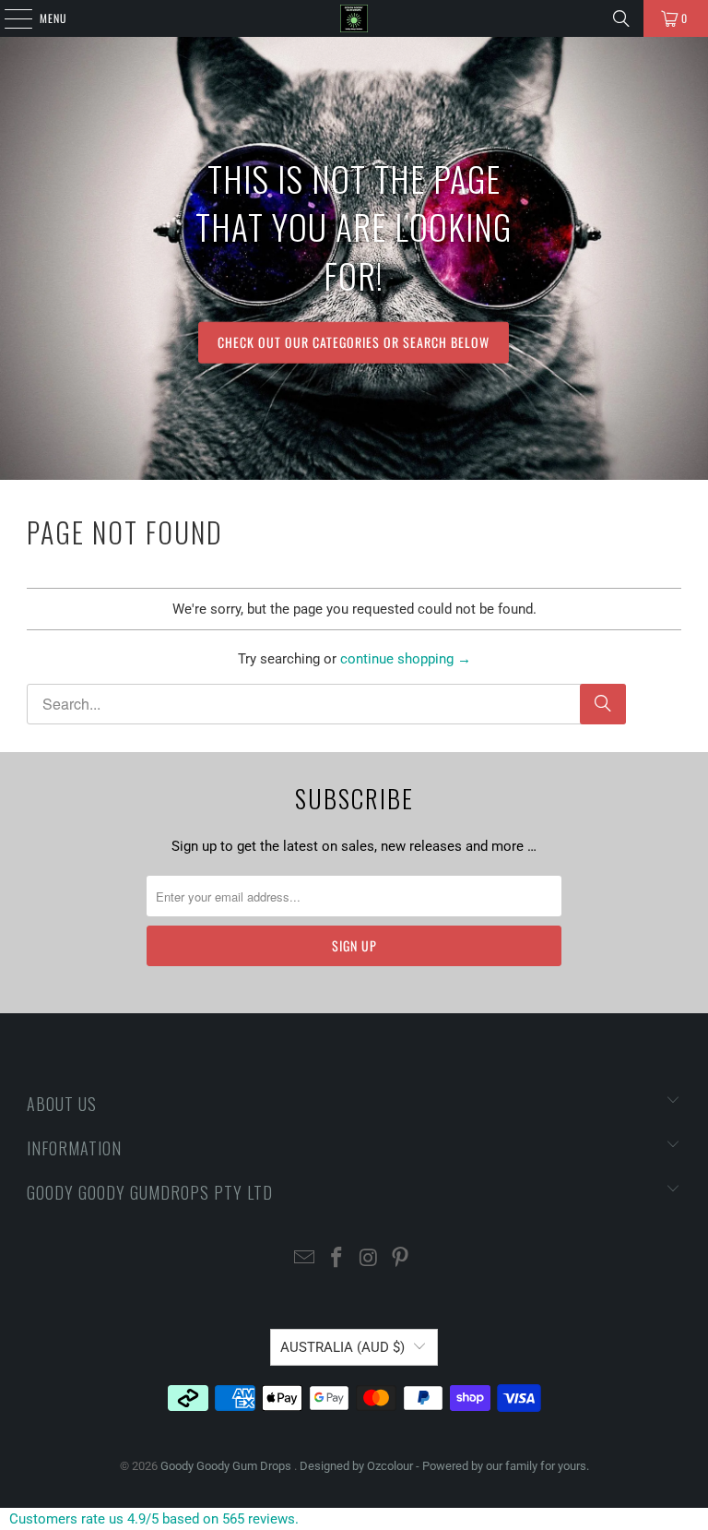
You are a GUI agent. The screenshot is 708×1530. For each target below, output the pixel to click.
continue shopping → (405, 659)
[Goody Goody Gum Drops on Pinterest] (401, 1259)
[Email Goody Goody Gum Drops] (305, 1259)
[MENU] (8, 18)
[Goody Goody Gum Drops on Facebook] (337, 1259)
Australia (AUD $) (342, 1347)
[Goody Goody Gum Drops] (354, 18)
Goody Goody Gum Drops (227, 1466)
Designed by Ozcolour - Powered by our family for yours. (444, 1466)
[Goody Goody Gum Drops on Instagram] (370, 1259)
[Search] (621, 18)
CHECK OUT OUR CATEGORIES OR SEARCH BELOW (354, 342)
